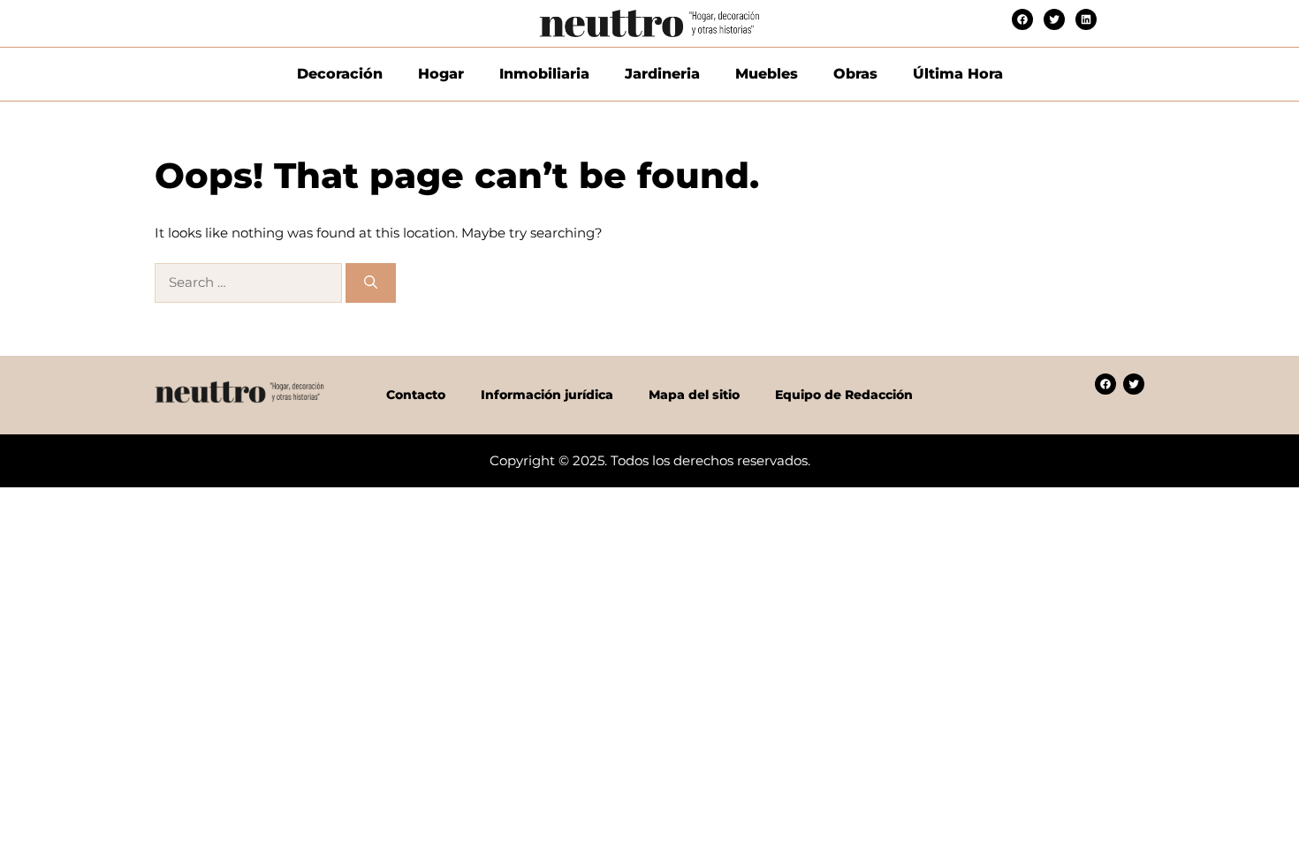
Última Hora (958, 73)
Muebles (766, 73)
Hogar (441, 73)
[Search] (371, 283)
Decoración (340, 73)
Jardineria (662, 73)
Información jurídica (547, 395)
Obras (855, 73)
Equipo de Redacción (844, 395)
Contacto (415, 395)
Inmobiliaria (544, 73)
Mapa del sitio (694, 395)
